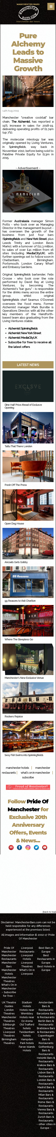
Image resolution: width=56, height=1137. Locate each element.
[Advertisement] (28, 882)
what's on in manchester (35, 772)
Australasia (21, 221)
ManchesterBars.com (28, 922)
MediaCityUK (35, 253)
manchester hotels (17, 767)
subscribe (28, 777)
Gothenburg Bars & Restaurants (45, 1050)
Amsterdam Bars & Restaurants (45, 1006)
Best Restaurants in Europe (46, 959)
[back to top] (49, 912)
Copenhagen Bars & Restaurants (46, 1039)
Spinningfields (17, 147)
